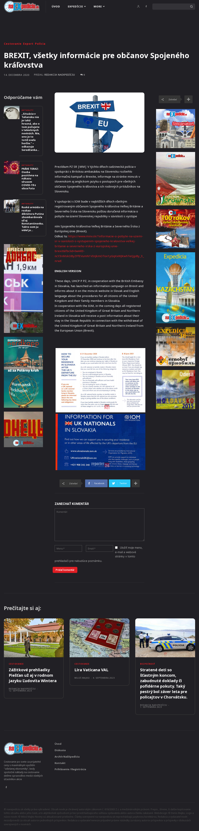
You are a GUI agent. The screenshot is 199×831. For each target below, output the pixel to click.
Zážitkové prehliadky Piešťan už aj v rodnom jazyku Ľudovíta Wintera (33, 675)
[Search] (191, 6)
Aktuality (27, 110)
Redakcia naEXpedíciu (60, 75)
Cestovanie (13, 43)
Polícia (40, 43)
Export (28, 43)
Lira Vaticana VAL (91, 669)
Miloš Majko (82, 677)
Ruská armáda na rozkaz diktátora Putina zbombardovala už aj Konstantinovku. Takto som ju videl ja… (33, 218)
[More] (136, 483)
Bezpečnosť (147, 664)
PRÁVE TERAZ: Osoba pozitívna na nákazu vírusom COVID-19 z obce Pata (30, 178)
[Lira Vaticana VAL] (99, 637)
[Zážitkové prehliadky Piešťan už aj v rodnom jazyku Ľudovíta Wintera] (34, 637)
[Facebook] (146, 6)
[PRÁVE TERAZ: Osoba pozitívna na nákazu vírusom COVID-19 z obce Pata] (11, 167)
